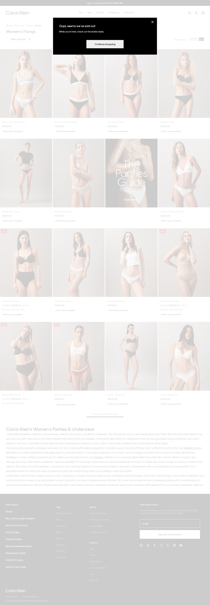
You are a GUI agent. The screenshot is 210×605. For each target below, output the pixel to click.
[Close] (152, 22)
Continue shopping (105, 44)
